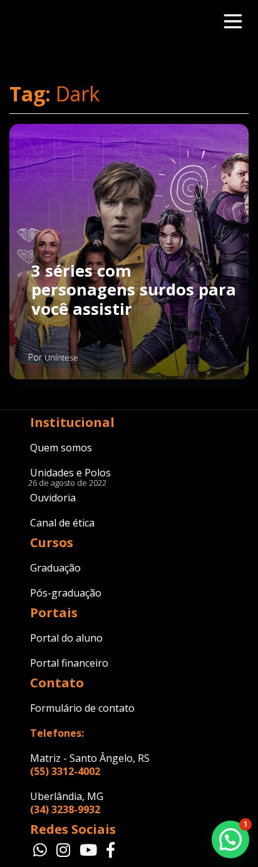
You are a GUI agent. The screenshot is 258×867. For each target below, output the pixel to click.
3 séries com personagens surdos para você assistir (133, 290)
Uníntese (61, 357)
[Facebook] (110, 851)
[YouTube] (90, 851)
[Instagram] (64, 851)
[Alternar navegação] (229, 21)
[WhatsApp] (41, 851)
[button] (230, 839)
